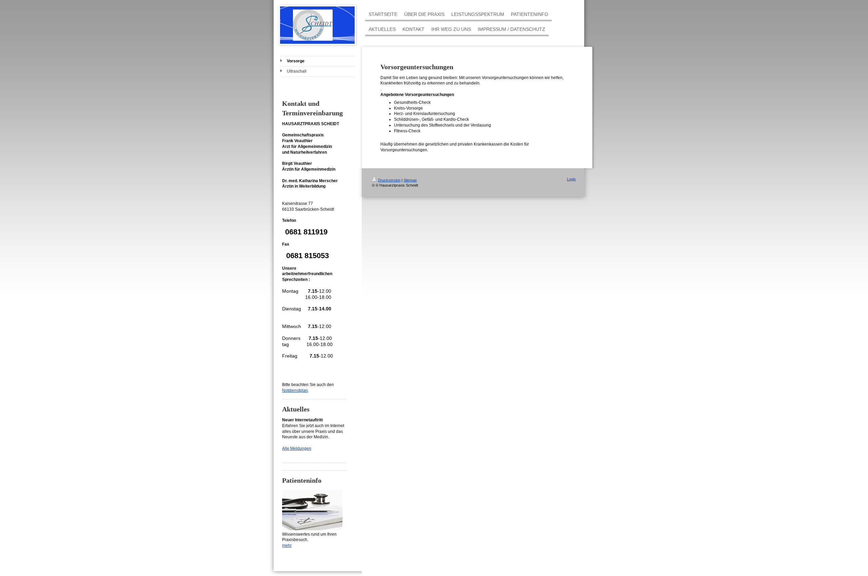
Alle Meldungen (296, 448)
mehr (287, 545)
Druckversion (389, 180)
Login (571, 179)
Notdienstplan (295, 390)
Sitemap (410, 180)
